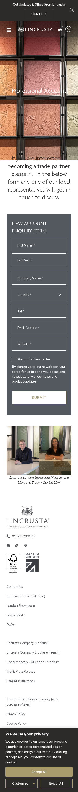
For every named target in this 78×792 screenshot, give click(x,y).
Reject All (56, 783)
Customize (20, 783)
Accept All (39, 772)
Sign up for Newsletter (33, 359)
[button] (68, 29)
